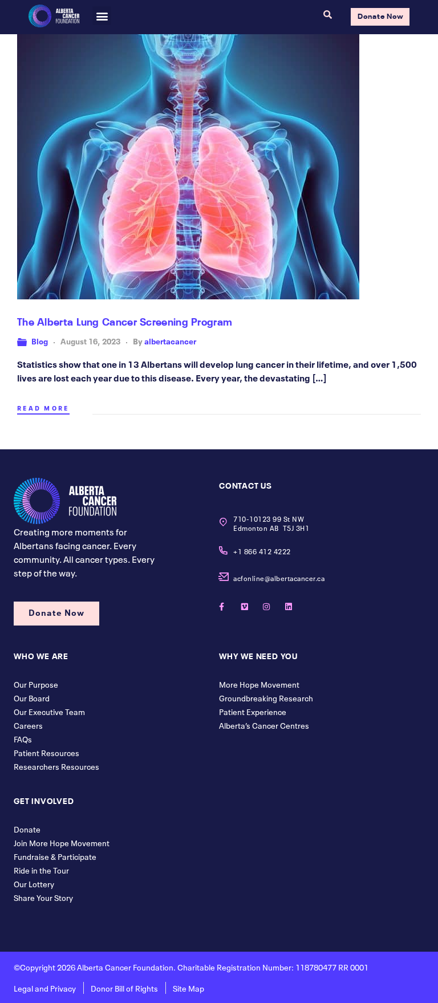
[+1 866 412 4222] (223, 550)
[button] (101, 15)
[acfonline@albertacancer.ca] (223, 576)
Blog (39, 340)
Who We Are (41, 655)
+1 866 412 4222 (262, 551)
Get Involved (44, 800)
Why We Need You (258, 655)
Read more (43, 407)
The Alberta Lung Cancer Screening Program (124, 320)
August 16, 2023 (90, 340)
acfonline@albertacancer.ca (279, 577)
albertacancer (170, 340)
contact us (245, 484)
